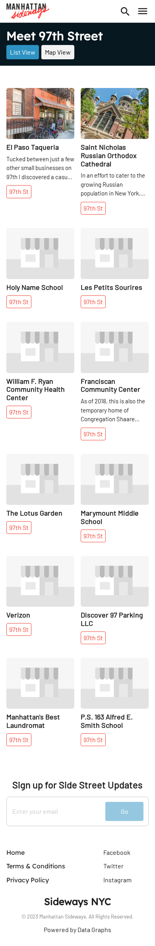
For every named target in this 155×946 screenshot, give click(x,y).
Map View (58, 52)
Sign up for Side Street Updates (77, 784)
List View (22, 52)
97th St (19, 191)
